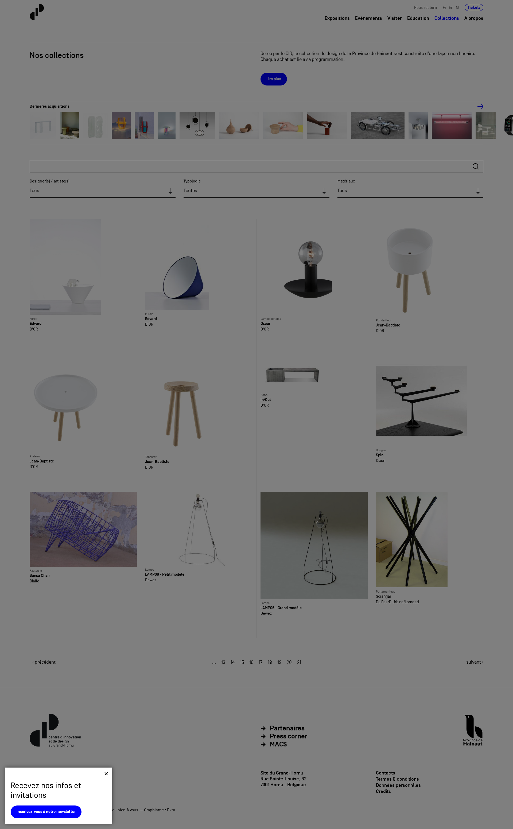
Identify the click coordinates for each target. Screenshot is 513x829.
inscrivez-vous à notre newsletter (46, 811)
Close (106, 774)
